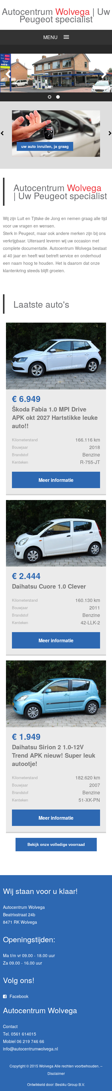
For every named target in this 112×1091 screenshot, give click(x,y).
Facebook (19, 996)
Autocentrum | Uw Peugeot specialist (56, 16)
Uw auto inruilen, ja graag (45, 146)
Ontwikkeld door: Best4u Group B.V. (56, 1084)
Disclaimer (56, 1073)
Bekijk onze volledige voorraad (56, 844)
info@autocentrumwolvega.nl (30, 1049)
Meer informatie (56, 479)
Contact (10, 1026)
